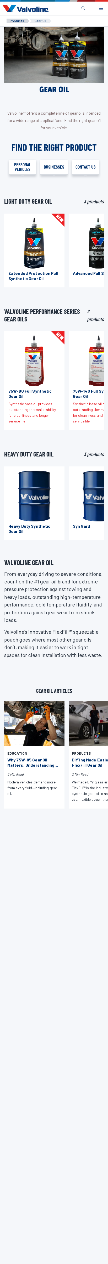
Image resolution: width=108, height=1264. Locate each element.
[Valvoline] (24, 8)
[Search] (83, 8)
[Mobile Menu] (101, 8)
